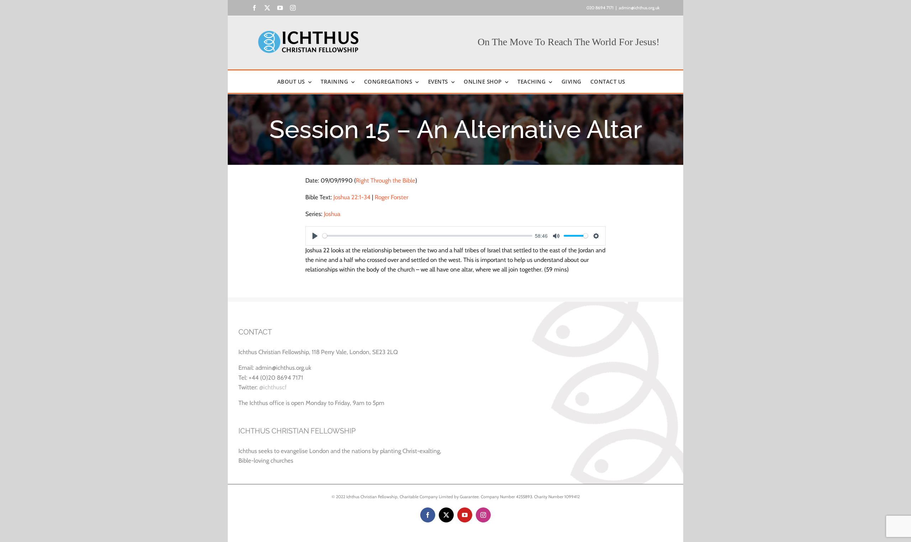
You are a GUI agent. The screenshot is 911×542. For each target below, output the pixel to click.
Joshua (332, 213)
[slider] (427, 235)
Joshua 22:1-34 (351, 197)
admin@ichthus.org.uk (639, 7)
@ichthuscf (273, 387)
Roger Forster (391, 197)
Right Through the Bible (385, 180)
